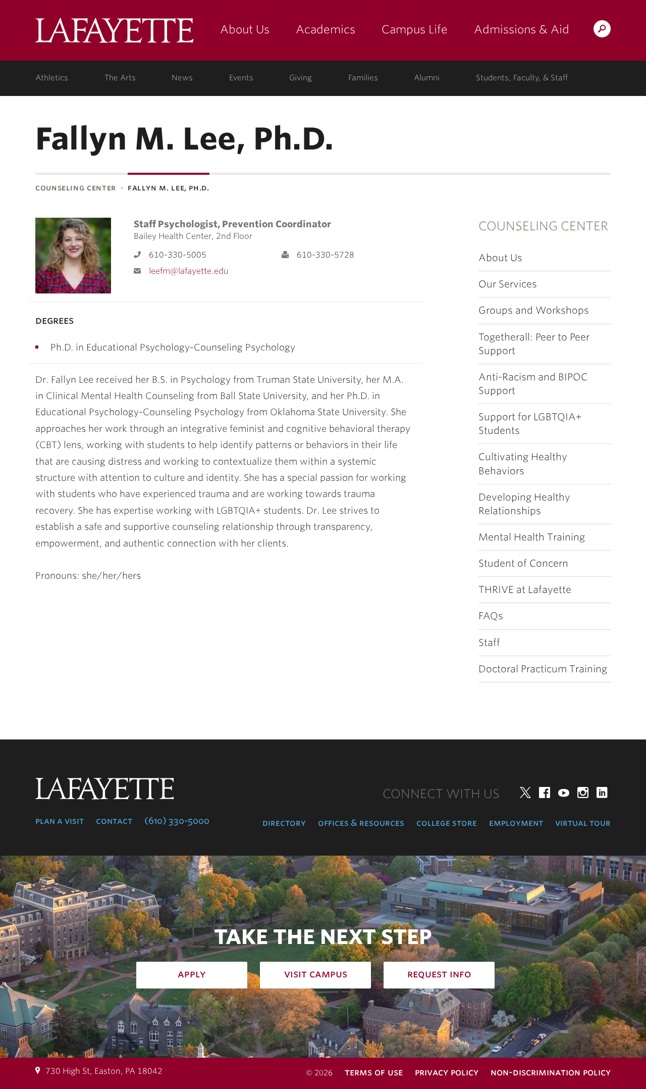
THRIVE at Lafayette (524, 590)
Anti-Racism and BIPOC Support (532, 384)
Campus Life (415, 29)
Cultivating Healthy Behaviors (522, 463)
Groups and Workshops (533, 310)
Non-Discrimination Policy (551, 1072)
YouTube (563, 792)
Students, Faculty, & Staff (522, 77)
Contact (114, 821)
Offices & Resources (361, 823)
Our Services (507, 284)
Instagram (582, 792)
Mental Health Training (531, 537)
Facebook (544, 792)
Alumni (427, 77)
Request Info (439, 974)
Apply (192, 974)
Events (241, 77)
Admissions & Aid (521, 29)
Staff (489, 643)
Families (363, 77)
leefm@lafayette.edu (189, 271)
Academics (325, 29)
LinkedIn (602, 792)
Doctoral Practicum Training (542, 669)
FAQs (490, 616)
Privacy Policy (446, 1072)
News (182, 77)
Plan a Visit (59, 821)
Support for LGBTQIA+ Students (529, 423)
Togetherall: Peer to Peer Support (533, 344)
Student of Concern (523, 563)
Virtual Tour (583, 823)
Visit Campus (315, 974)
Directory (284, 823)
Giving (300, 77)
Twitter (525, 792)
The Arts (120, 77)
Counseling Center (75, 187)
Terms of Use (374, 1072)
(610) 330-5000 (176, 821)
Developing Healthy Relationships (524, 504)
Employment (516, 823)
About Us (245, 29)
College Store (446, 823)
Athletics (51, 77)
